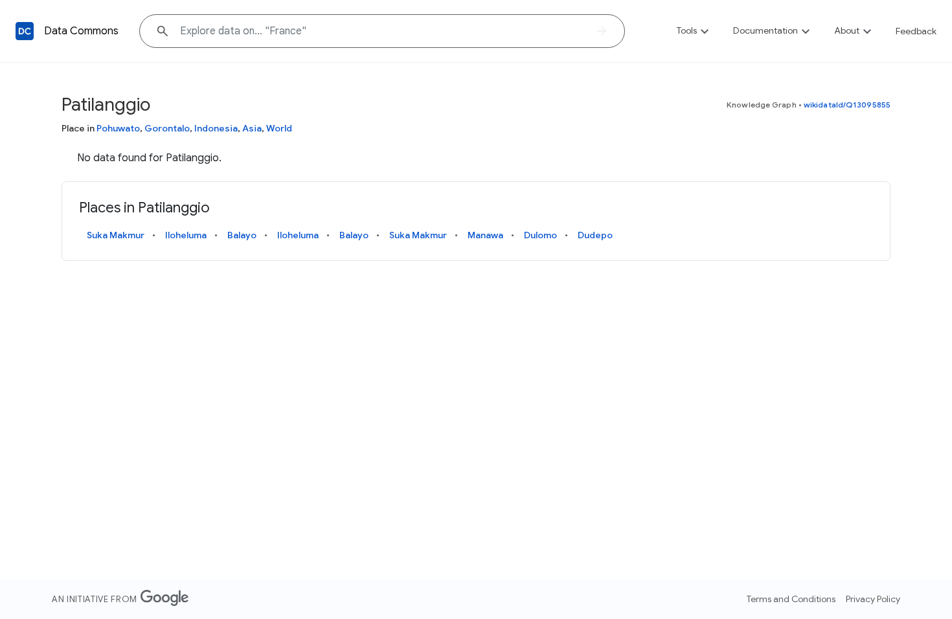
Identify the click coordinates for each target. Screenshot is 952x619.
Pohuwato (118, 128)
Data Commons (81, 31)
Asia (252, 128)
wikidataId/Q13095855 (847, 104)
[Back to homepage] (25, 31)
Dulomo (540, 235)
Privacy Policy (873, 599)
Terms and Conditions (791, 599)
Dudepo (595, 235)
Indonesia (216, 128)
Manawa (485, 235)
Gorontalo (167, 128)
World (279, 128)
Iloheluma (186, 235)
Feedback (916, 31)
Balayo (241, 235)
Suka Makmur (115, 235)
